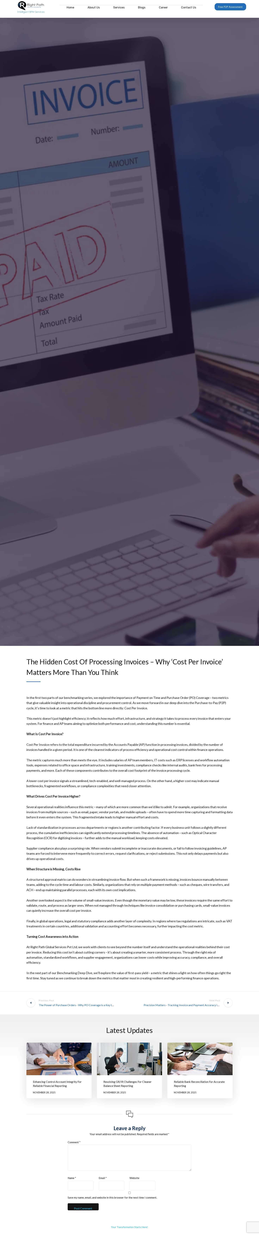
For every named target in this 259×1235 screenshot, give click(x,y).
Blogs (141, 7)
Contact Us (188, 7)
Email (103, 1178)
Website (134, 1178)
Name (72, 1178)
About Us (94, 7)
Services (119, 7)
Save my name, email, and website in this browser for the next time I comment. (112, 1197)
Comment (74, 1142)
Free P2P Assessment (230, 6)
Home (70, 7)
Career (163, 7)
